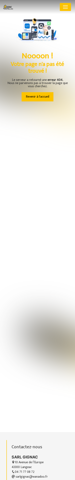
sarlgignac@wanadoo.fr (31, 476)
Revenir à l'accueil (37, 96)
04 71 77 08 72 (24, 472)
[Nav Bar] (65, 7)
